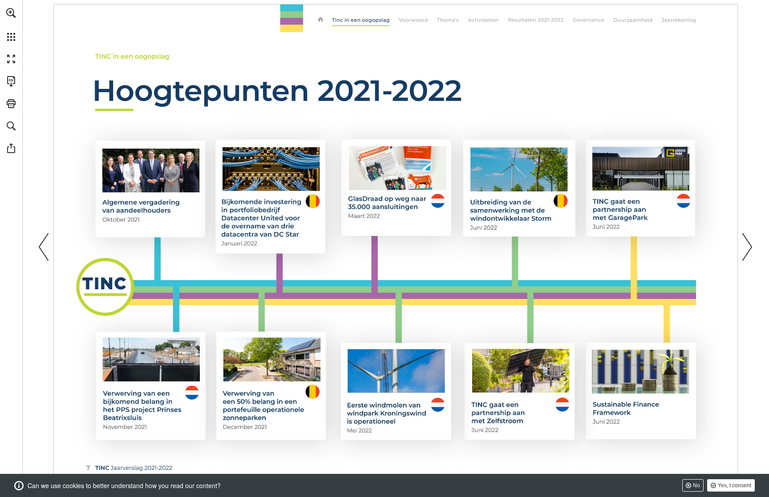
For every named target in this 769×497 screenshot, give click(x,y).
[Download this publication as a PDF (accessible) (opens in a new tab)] (11, 81)
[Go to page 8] (413, 20)
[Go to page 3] (320, 20)
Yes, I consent (734, 485)
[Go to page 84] (679, 20)
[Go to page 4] (361, 20)
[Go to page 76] (633, 20)
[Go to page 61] (589, 20)
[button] (11, 13)
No (696, 485)
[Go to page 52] (536, 20)
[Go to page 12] (483, 20)
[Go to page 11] (447, 20)
